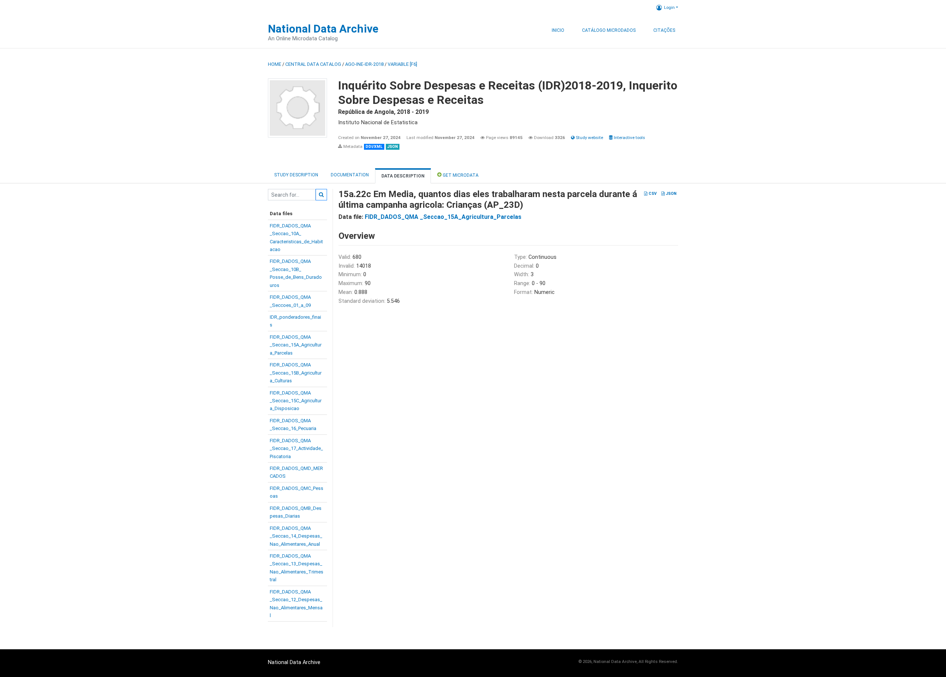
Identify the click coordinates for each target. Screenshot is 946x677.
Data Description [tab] (403, 176)
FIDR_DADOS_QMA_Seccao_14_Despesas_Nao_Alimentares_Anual (296, 536)
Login (669, 7)
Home (274, 64)
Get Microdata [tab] (460, 175)
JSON (671, 193)
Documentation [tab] (350, 174)
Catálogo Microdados (609, 30)
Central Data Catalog (313, 64)
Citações (664, 30)
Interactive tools (629, 137)
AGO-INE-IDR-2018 (364, 64)
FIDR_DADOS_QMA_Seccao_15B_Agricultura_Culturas (295, 372)
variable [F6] (402, 64)
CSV (652, 193)
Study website (589, 137)
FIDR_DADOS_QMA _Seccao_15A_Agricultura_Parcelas (443, 216)
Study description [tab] (296, 174)
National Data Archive (323, 28)
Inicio (558, 30)
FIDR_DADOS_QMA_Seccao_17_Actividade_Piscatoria (296, 448)
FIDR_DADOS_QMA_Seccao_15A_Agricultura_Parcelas (295, 345)
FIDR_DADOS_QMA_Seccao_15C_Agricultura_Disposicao (295, 401)
